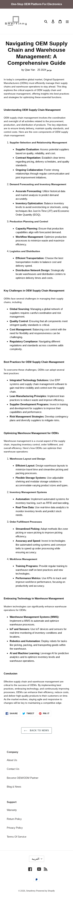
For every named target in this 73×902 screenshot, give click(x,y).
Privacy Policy (15, 827)
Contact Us (13, 768)
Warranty (12, 810)
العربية (35, 858)
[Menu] (67, 21)
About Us (12, 760)
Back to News (39, 730)
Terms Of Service (16, 836)
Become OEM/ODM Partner (22, 777)
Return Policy (14, 818)
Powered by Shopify (45, 891)
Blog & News (14, 786)
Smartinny (30, 891)
